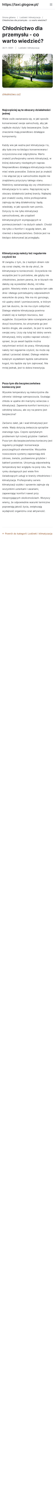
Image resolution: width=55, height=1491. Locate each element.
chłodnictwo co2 (11, 94)
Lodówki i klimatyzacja (30, 17)
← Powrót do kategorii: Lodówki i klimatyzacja (27, 533)
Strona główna (9, 17)
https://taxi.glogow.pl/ (20, 4)
